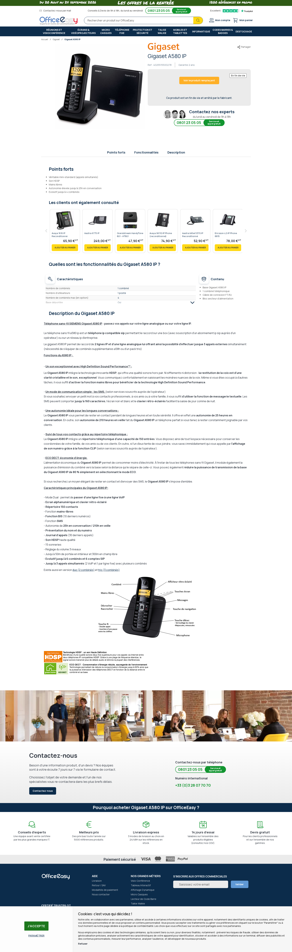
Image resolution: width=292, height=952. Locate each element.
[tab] (146, 168)
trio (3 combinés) (109, 570)
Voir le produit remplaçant (199, 80)
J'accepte (36, 926)
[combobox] (143, 20)
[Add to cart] (65, 247)
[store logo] (58, 21)
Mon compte (222, 20)
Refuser (83, 943)
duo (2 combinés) (83, 570)
